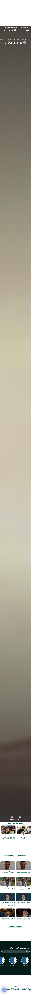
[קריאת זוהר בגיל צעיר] (7, 884)
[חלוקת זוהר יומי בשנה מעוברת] (7, 916)
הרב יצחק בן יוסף (11, 919)
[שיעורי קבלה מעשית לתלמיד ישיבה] (23, 885)
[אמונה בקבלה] (23, 868)
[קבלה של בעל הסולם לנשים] (23, 900)
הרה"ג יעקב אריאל (26, 919)
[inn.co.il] (15, 30)
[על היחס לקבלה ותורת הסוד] (7, 868)
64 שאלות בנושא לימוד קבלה (15, 926)
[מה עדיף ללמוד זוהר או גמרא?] (23, 916)
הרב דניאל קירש (27, 872)
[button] (30, 990)
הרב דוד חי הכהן (27, 904)
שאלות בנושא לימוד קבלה (15, 856)
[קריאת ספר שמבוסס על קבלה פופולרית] (7, 900)
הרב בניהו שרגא (27, 889)
